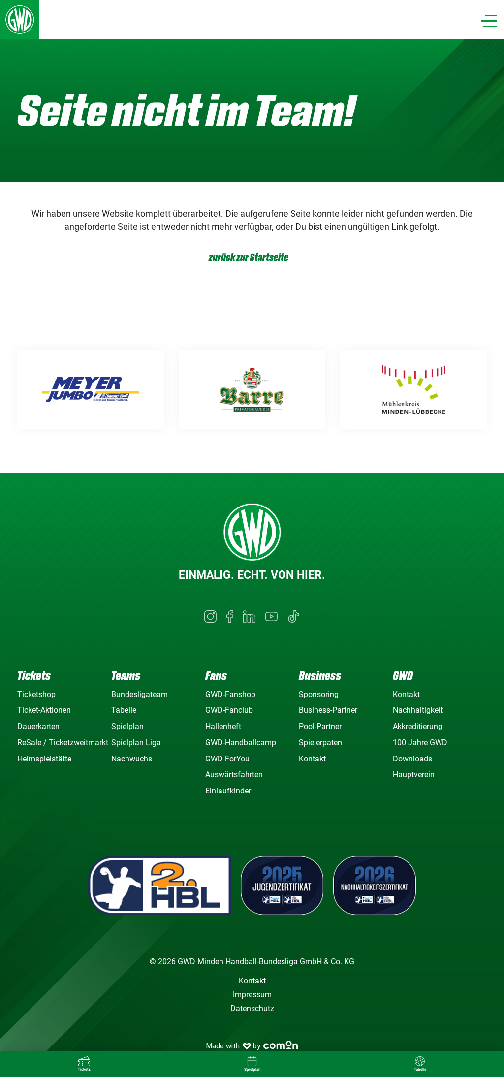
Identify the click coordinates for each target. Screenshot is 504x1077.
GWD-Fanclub (229, 710)
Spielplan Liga (136, 742)
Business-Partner (328, 710)
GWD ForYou (227, 758)
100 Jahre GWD (420, 742)
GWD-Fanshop (230, 694)
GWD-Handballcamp (240, 742)
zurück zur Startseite (248, 258)
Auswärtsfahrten (234, 774)
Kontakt (312, 758)
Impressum (252, 994)
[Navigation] (489, 21)
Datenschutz (252, 1008)
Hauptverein (414, 774)
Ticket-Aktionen (44, 710)
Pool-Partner (320, 726)
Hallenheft (223, 726)
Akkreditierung (417, 726)
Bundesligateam (139, 694)
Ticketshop (36, 694)
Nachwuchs (131, 758)
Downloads (412, 758)
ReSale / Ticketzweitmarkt (62, 742)
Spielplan (127, 726)
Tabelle (123, 710)
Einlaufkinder (228, 790)
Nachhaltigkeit (418, 710)
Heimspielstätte (44, 758)
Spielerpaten (320, 742)
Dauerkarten (38, 726)
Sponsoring (319, 694)
